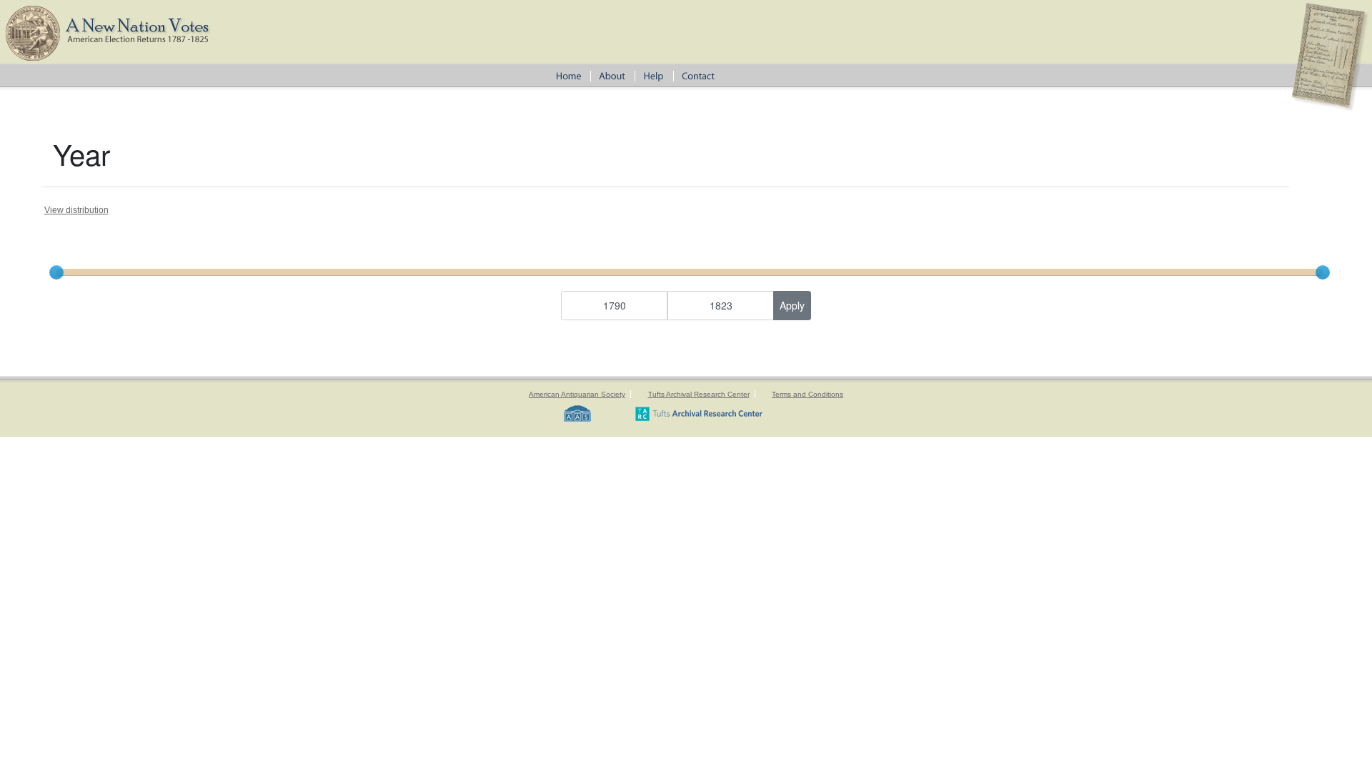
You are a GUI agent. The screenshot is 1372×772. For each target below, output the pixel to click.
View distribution (76, 210)
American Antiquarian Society (577, 394)
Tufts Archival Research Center (699, 394)
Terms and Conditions (807, 394)
